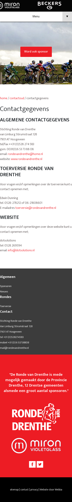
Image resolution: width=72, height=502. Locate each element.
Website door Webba (51, 489)
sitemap (14, 489)
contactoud (17, 98)
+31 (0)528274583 (13, 337)
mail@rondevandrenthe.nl (14, 348)
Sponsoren (6, 286)
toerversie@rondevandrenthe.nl (35, 208)
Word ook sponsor (36, 51)
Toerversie (5, 306)
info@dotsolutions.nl (21, 250)
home (3, 98)
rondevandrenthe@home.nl (25, 154)
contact (24, 489)
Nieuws (4, 291)
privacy (34, 489)
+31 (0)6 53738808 (18, 342)
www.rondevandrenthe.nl (26, 159)
